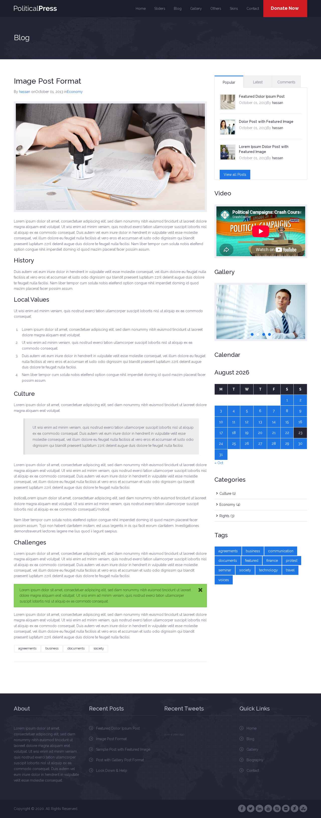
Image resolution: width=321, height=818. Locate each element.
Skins (234, 9)
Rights (224, 516)
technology (268, 570)
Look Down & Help (111, 771)
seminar (224, 570)
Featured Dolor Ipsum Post (262, 96)
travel (290, 570)
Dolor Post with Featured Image (266, 122)
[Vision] (260, 312)
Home (141, 9)
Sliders (159, 9)
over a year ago (174, 734)
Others (215, 9)
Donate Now (285, 8)
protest (291, 561)
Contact (253, 9)
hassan (24, 92)
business (51, 648)
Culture (225, 494)
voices (223, 580)
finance (272, 561)
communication (280, 551)
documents (76, 648)
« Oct (218, 463)
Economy (75, 92)
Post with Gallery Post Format (120, 760)
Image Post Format (111, 739)
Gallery (196, 9)
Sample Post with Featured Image (123, 749)
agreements (27, 648)
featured (251, 561)
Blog (178, 9)
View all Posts (235, 175)
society (99, 648)
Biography (255, 760)
